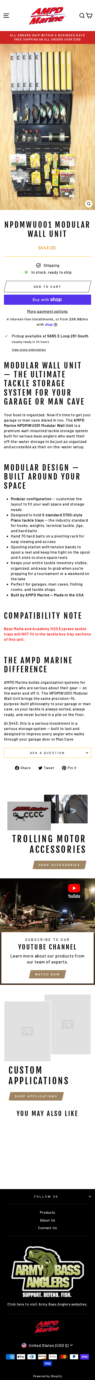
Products (47, 1212)
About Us (47, 1220)
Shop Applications (36, 1096)
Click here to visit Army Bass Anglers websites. (47, 1304)
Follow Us (46, 1196)
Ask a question (47, 753)
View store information (29, 349)
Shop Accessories (59, 865)
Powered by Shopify (47, 1376)
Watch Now (47, 974)
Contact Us (47, 1228)
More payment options (47, 311)
